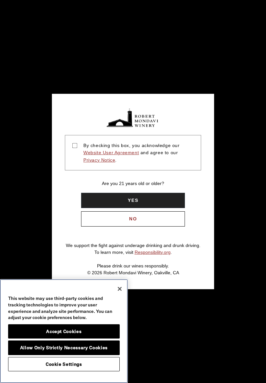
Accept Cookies (63, 331)
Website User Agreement (111, 152)
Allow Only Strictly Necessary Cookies (64, 347)
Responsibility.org (153, 252)
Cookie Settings (64, 364)
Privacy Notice (99, 160)
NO (133, 218)
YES (133, 200)
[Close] (120, 289)
